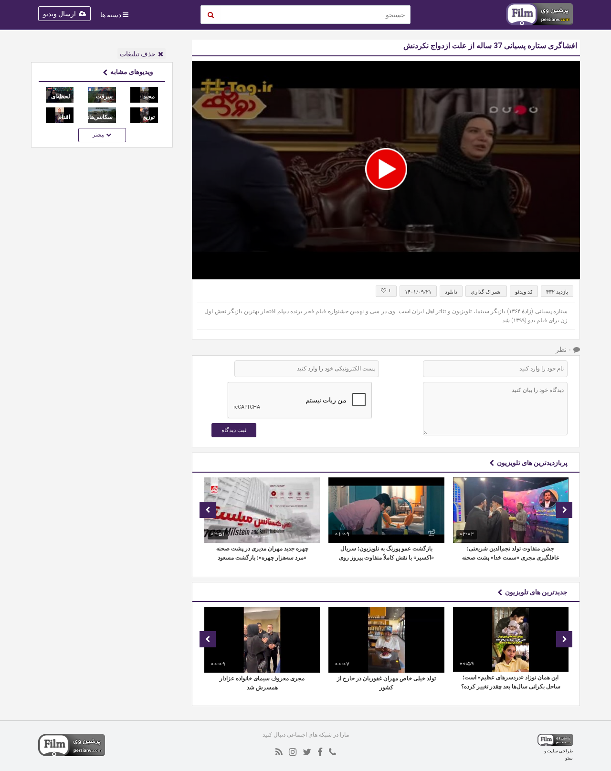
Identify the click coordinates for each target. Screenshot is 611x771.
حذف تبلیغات (138, 54)
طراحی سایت (560, 750)
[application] (386, 170)
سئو (569, 757)
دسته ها (111, 15)
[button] (386, 169)
